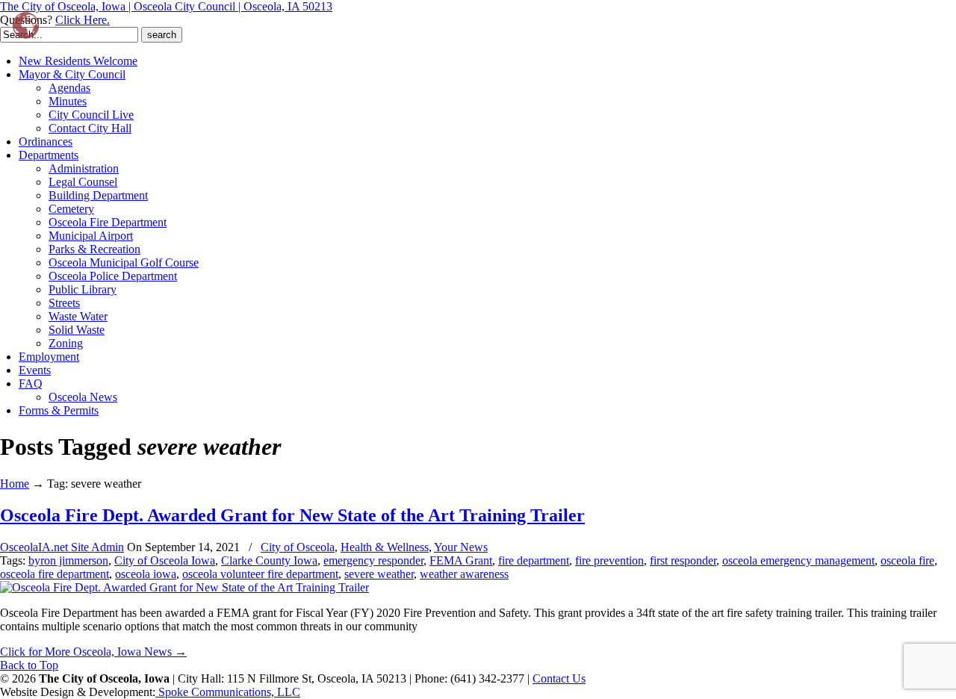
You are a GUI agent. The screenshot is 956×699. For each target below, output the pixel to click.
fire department (533, 560)
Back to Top (29, 665)
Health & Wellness (385, 547)
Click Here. (82, 19)
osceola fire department (54, 574)
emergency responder (373, 560)
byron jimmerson (68, 560)
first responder (683, 560)
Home (14, 483)
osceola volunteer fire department (260, 574)
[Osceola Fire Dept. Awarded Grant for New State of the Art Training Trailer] (184, 587)
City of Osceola (298, 547)
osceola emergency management (798, 560)
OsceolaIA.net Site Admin (62, 547)
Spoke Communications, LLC (227, 692)
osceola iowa (145, 574)
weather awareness (464, 574)
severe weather (379, 574)
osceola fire (907, 560)
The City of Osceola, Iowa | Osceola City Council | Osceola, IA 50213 (166, 6)
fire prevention (609, 560)
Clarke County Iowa (269, 560)
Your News (461, 547)
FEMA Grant (460, 560)
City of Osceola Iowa (164, 560)
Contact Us (559, 678)
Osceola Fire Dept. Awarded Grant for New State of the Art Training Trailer (292, 515)
